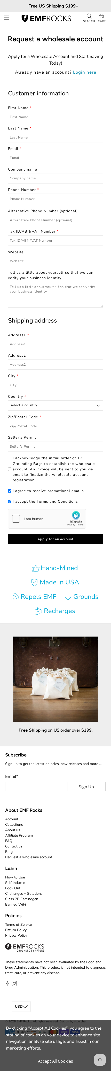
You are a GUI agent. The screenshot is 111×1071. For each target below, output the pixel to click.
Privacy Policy (16, 935)
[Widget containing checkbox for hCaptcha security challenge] (47, 519)
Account (11, 819)
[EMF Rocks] (46, 18)
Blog (9, 851)
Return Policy (16, 930)
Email (11, 776)
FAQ (8, 840)
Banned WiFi (15, 904)
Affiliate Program (19, 835)
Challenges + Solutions (24, 893)
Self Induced (15, 882)
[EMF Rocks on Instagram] (14, 984)
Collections (14, 824)
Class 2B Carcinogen (21, 899)
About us (12, 830)
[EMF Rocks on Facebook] (7, 984)
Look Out (12, 888)
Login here (84, 72)
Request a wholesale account (28, 857)
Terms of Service (18, 924)
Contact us (13, 846)
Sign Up (86, 787)
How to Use (15, 877)
